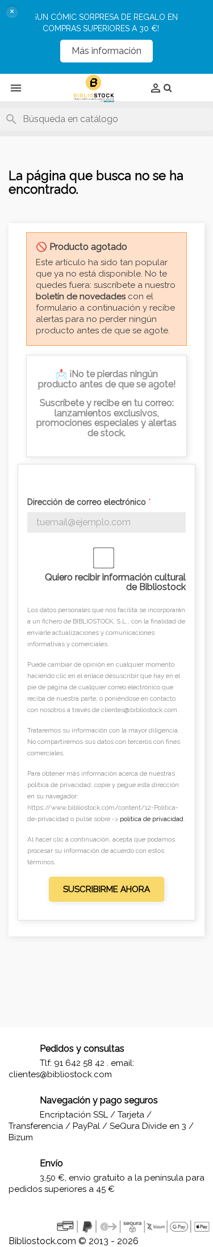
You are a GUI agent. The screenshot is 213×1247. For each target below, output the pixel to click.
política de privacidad (151, 819)
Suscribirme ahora (106, 889)
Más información (106, 50)
